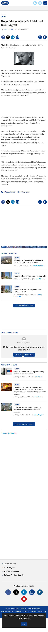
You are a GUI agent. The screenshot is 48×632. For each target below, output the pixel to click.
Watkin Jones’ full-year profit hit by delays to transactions (29, 372)
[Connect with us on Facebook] (8, 592)
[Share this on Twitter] (8, 37)
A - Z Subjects (9, 567)
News (3, 16)
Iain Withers (40, 279)
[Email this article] (18, 37)
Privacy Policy (21, 612)
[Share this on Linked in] (13, 37)
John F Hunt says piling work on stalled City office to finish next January (27, 409)
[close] (46, 32)
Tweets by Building (9, 433)
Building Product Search (13, 575)
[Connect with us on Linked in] (24, 592)
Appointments (10, 192)
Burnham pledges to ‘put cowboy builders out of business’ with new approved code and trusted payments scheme (30, 390)
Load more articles (24, 305)
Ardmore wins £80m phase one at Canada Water (28, 290)
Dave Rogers (38, 415)
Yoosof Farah (8, 29)
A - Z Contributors (11, 571)
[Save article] (45, 37)
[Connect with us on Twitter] (16, 592)
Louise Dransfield (38, 265)
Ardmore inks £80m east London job (29, 275)
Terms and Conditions (30, 609)
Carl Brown (38, 377)
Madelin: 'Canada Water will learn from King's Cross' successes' (28, 261)
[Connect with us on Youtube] (24, 599)
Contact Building (37, 612)
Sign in (16, 32)
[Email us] (32, 592)
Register (29, 354)
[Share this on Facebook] (3, 37)
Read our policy (23, 618)
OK (24, 624)
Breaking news (23, 192)
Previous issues (10, 564)
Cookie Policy (7, 612)
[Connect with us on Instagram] (40, 592)
